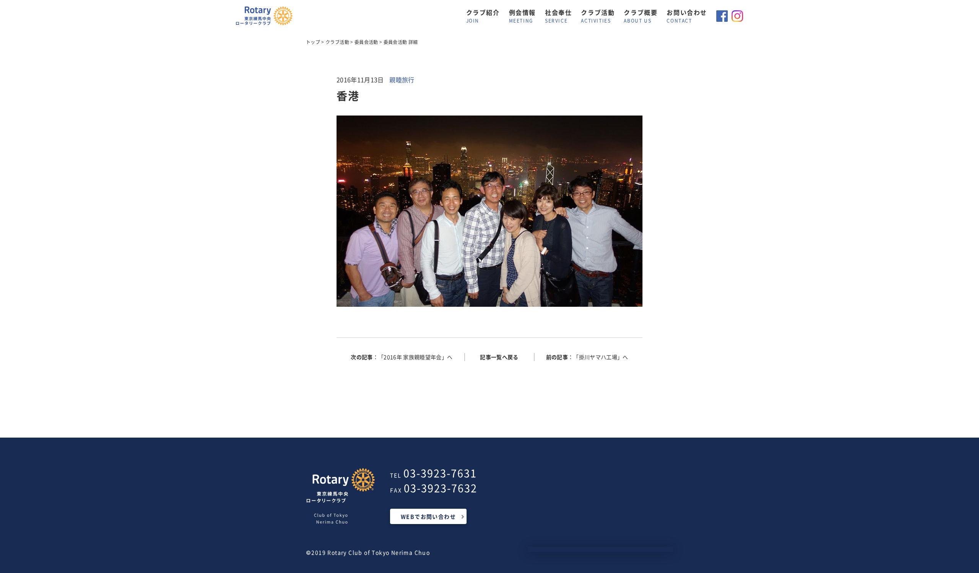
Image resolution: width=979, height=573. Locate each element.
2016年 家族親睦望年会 (413, 357)
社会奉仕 (558, 16)
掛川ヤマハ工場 (598, 357)
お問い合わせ (687, 16)
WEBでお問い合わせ (428, 516)
